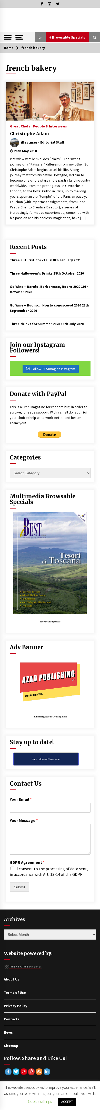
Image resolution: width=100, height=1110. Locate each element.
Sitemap (11, 1045)
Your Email (21, 799)
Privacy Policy (15, 1005)
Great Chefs (20, 126)
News (8, 1032)
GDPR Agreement (27, 862)
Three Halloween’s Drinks (31, 273)
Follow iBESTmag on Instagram (53, 369)
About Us (11, 979)
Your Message (24, 820)
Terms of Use (15, 992)
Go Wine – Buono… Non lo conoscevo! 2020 (45, 305)
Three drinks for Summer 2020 (35, 324)
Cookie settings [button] (40, 1101)
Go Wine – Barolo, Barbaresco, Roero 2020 (45, 286)
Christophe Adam (29, 133)
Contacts (11, 1019)
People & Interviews (50, 126)
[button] (40, 37)
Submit (19, 887)
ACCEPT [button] (67, 1102)
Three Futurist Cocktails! (31, 260)
